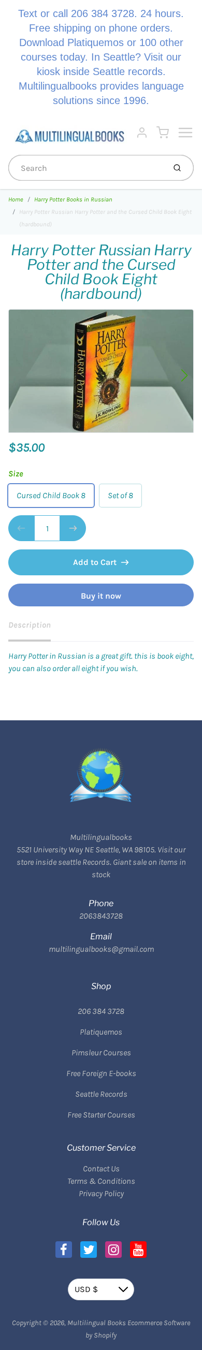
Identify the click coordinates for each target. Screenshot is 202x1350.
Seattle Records (101, 1094)
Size (15, 473)
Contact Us (101, 1168)
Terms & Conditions (101, 1181)
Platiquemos (101, 1032)
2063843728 (101, 916)
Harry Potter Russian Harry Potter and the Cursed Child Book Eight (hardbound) (105, 218)
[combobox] (85, 168)
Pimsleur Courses (101, 1052)
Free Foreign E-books (101, 1073)
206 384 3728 (101, 1011)
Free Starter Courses (101, 1115)
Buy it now (101, 596)
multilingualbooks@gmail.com (101, 949)
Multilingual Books (96, 1322)
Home (15, 199)
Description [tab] (29, 625)
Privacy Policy (101, 1193)
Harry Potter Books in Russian (73, 199)
